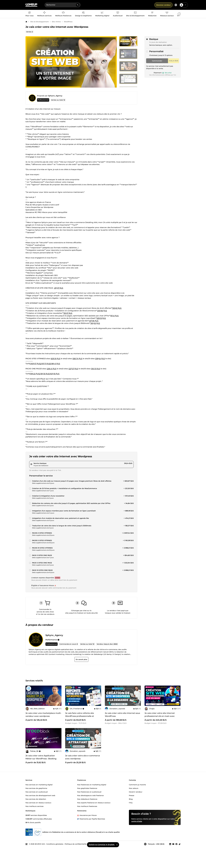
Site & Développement (39, 22)
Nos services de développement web (40, 795)
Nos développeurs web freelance (90, 795)
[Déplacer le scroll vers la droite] (179, 13)
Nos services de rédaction (35, 799)
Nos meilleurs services (34, 806)
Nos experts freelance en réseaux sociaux (93, 802)
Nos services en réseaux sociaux (38, 802)
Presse (131, 795)
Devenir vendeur (135, 792)
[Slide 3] (128, 79)
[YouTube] (173, 844)
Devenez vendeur (163, 5)
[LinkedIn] (170, 844)
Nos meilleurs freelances (87, 806)
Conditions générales (54, 844)
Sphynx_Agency (55, 96)
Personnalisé (156, 51)
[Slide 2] (128, 66)
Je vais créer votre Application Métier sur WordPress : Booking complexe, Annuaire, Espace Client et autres (42, 760)
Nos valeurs (133, 788)
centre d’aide (136, 821)
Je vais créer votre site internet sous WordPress (122, 714)
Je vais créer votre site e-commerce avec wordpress (82, 757)
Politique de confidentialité (75, 844)
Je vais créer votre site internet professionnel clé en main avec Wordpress (160, 716)
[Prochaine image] (98, 695)
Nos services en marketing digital (39, 784)
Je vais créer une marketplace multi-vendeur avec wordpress (43, 714)
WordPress (68, 22)
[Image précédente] (67, 695)
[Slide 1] (128, 54)
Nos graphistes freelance (87, 788)
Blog (131, 799)
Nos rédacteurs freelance (87, 799)
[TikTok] (180, 844)
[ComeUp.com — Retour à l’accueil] (31, 5)
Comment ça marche (137, 784)
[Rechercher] (77, 5)
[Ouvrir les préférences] (175, 4)
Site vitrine (56, 22)
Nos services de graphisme (36, 788)
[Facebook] (176, 844)
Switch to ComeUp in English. (102, 844)
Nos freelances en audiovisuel (89, 792)
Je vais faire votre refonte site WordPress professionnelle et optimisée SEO (79, 716)
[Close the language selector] (117, 844)
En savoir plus (81, 659)
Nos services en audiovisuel (36, 792)
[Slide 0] (128, 41)
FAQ (130, 802)
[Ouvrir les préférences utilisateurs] (185, 4)
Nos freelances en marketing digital (91, 784)
